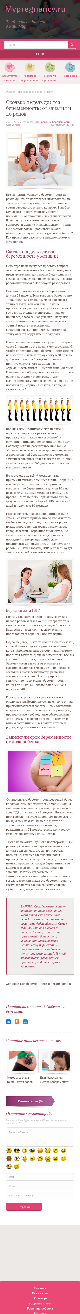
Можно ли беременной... (50, 78)
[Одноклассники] (17, 1021)
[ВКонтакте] (8, 1021)
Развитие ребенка (40, 1308)
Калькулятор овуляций (9, 78)
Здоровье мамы (40, 1303)
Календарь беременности (29, 78)
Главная (40, 1288)
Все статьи (40, 1293)
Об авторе (40, 1298)
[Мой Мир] (25, 1021)
